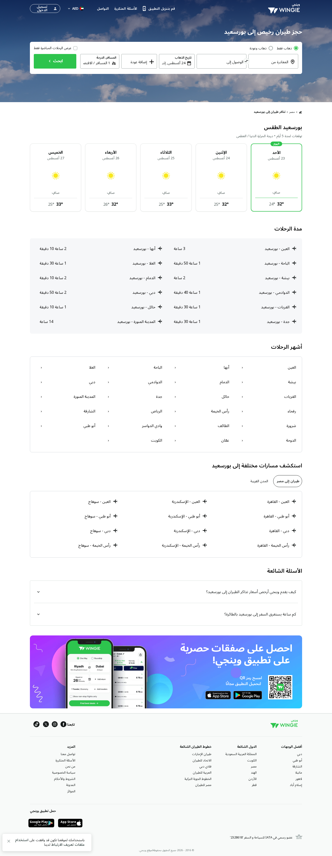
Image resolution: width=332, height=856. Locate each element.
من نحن (70, 766)
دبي (299, 754)
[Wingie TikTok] (36, 725)
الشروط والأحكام (64, 779)
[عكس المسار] (247, 62)
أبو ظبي (297, 760)
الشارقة (297, 766)
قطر (254, 785)
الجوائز (71, 791)
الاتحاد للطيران (201, 760)
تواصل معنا (68, 754)
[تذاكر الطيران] (300, 112)
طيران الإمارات (201, 754)
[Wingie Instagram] (55, 725)
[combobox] (270, 64)
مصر (292, 112)
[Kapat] (8, 842)
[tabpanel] (166, 524)
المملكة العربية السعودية (241, 754)
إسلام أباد (296, 785)
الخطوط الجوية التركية (197, 779)
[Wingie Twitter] (46, 725)
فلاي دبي (205, 766)
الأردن (252, 779)
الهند (254, 772)
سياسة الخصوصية (63, 772)
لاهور (299, 779)
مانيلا (298, 772)
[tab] (287, 481)
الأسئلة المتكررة (65, 760)
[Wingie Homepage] (285, 8)
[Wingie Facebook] (63, 725)
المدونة (70, 785)
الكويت (252, 760)
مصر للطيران (203, 785)
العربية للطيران (202, 772)
